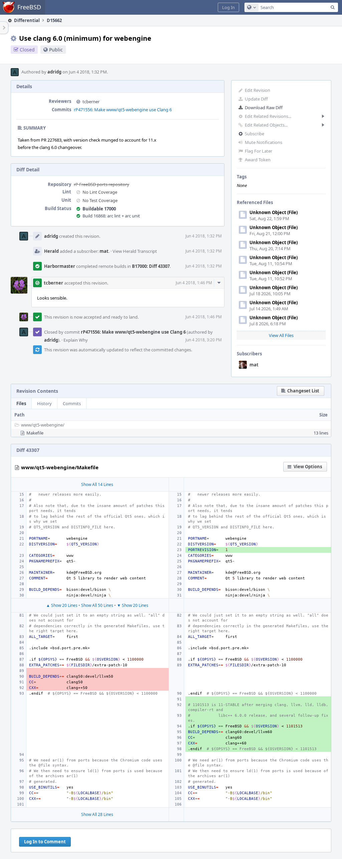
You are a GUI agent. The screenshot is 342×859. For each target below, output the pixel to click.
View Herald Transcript (135, 251)
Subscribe (254, 134)
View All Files (281, 335)
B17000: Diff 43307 (151, 266)
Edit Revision (257, 90)
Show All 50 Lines (97, 605)
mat (254, 365)
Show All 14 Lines (97, 484)
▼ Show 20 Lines (132, 605)
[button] (228, 7)
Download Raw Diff (264, 108)
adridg (54, 72)
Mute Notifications (263, 142)
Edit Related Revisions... (268, 116)
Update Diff (256, 99)
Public (56, 49)
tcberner (91, 102)
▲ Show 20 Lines (61, 605)
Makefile (34, 433)
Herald (51, 251)
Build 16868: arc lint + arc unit (111, 216)
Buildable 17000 (99, 209)
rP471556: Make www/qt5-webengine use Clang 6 (123, 110)
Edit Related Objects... (266, 125)
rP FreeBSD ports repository (101, 184)
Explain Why (75, 340)
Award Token (258, 160)
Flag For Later (258, 151)
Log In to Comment (45, 842)
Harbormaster (59, 266)
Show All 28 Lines (97, 814)
